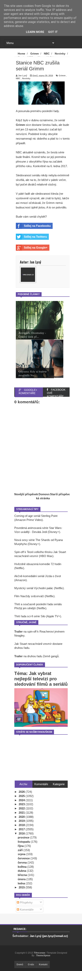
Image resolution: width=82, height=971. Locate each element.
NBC (18, 78)
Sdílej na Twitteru (35, 236)
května (22, 866)
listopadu (24, 841)
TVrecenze (40, 952)
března (23, 875)
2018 (22, 825)
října (21, 845)
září (20, 850)
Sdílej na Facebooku (37, 225)
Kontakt (43, 964)
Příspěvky (26, 902)
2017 (22, 829)
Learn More (35, 32)
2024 (22, 800)
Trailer (18, 631)
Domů (20, 964)
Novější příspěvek (26, 494)
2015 (22, 887)
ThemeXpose (43, 955)
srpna (22, 854)
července (24, 858)
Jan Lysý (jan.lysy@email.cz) (49, 936)
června (22, 862)
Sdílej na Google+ (35, 247)
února (22, 879)
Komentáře (26, 909)
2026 (22, 791)
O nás (31, 964)
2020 (22, 816)
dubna (22, 870)
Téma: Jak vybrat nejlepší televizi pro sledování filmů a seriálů (41, 679)
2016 (22, 833)
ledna (22, 883)
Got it (53, 32)
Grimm (62, 75)
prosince (24, 837)
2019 (22, 820)
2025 (22, 796)
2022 (22, 808)
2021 (22, 812)
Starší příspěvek (61, 494)
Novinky (26, 78)
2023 (22, 804)
